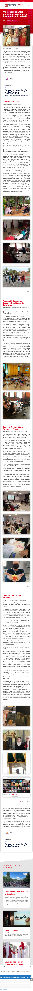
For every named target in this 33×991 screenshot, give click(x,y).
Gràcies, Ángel (11, 931)
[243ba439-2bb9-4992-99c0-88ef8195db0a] (16, 773)
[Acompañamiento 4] (16, 581)
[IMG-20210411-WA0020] (16, 216)
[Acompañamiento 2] (16, 534)
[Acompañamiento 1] (16, 510)
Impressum (5, 989)
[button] (30, 967)
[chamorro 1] (16, 796)
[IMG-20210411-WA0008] (16, 239)
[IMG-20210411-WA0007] (16, 263)
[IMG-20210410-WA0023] (16, 286)
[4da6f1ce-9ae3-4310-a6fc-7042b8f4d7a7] (16, 726)
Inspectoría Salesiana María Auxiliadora (16, 1)
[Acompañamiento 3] (16, 557)
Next (28, 291)
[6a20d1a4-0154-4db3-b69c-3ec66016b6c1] (16, 749)
